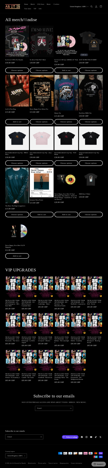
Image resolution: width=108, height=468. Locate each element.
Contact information (76, 463)
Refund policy (32, 463)
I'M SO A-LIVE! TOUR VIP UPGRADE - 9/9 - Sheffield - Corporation (78, 302)
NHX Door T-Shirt (84, 194)
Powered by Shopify (20, 463)
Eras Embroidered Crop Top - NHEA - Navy (17, 153)
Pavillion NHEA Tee (85, 113)
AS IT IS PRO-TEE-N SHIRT (88, 60)
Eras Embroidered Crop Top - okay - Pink (41, 153)
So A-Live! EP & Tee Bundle (14, 60)
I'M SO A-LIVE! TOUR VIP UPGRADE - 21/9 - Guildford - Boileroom (45, 375)
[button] (91, 6)
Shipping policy (64, 463)
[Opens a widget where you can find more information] (98, 464)
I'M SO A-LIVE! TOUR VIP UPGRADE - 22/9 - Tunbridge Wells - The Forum (61, 376)
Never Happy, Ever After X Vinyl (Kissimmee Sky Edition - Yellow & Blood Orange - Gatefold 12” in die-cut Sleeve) (65, 196)
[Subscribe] (70, 408)
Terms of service (53, 463)
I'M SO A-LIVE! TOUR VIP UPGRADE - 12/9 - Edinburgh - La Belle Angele (29, 339)
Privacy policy (42, 463)
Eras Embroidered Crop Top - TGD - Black (65, 153)
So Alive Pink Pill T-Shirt (38, 60)
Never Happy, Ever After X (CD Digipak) (15, 246)
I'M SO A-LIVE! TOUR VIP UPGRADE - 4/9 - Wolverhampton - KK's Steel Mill (12, 303)
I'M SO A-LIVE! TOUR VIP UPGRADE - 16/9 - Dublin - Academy (78, 338)
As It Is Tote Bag (10, 109)
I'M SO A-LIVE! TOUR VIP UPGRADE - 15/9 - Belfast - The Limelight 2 (61, 339)
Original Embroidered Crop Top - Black (89, 153)
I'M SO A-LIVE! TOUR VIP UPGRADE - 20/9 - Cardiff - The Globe (29, 375)
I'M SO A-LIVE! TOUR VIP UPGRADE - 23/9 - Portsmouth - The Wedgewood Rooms (78, 376)
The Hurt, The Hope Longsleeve (15, 206)
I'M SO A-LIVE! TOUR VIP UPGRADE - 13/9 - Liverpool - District (45, 338)
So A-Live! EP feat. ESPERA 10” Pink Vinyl (66, 60)
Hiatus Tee (57, 113)
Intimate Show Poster (36, 200)
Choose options (17, 70)
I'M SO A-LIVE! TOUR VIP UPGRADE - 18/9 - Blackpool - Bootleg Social (94, 339)
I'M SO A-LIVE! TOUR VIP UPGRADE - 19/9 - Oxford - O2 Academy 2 (12, 375)
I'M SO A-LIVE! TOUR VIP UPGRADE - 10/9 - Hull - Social (94, 302)
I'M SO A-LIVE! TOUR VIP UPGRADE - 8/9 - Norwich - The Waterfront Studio (61, 303)
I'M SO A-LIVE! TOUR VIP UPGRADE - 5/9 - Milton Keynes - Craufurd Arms (29, 303)
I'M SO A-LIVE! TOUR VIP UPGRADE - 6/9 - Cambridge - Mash (45, 302)
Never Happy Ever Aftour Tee (39, 109)
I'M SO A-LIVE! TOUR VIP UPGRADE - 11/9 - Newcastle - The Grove (12, 338)
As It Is (12, 463)
